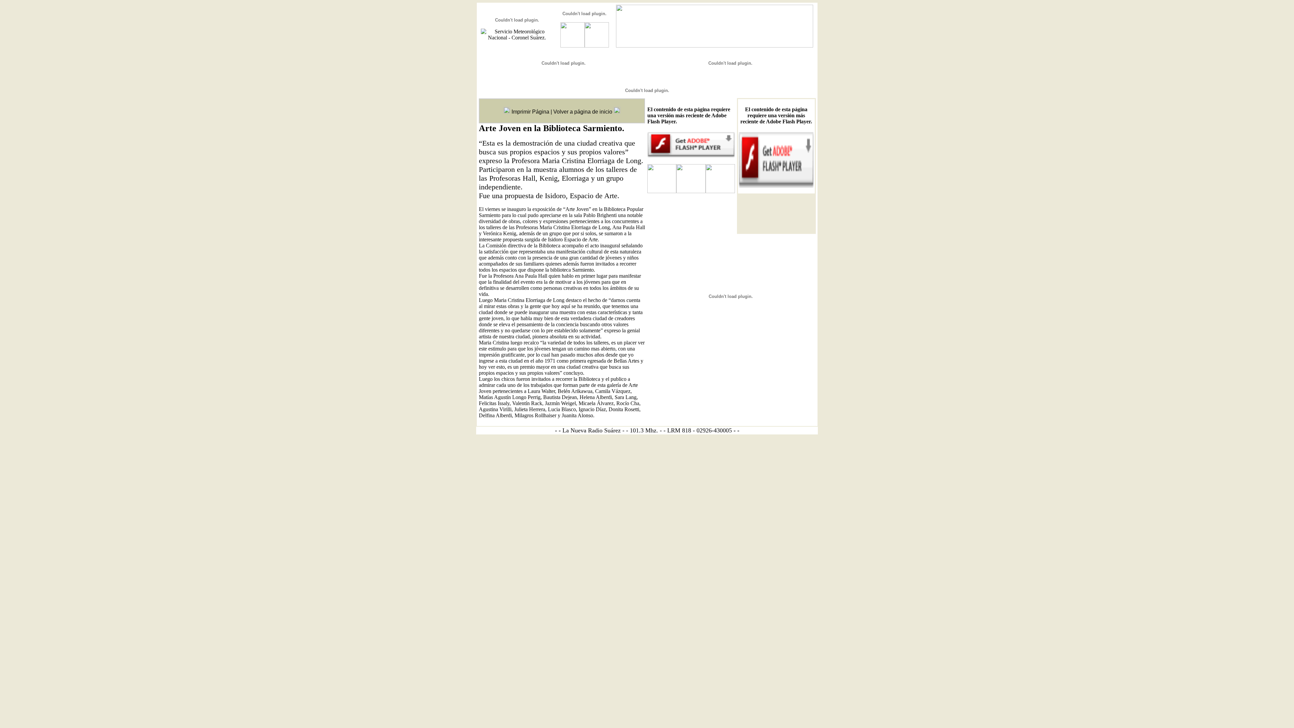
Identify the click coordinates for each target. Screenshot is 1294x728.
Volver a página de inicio (582, 112)
